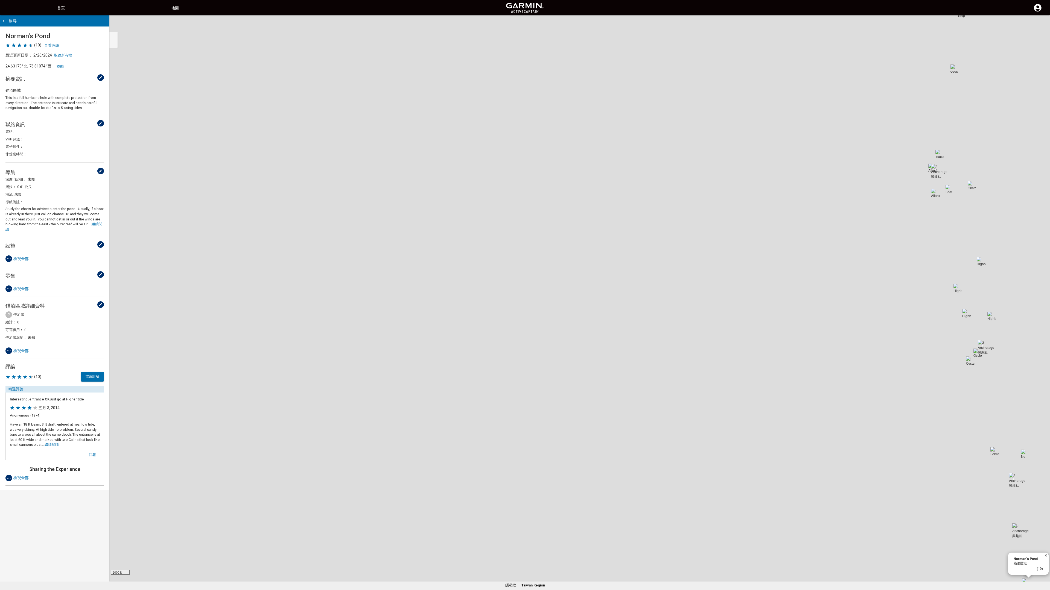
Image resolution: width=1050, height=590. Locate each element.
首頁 (61, 8)
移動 (60, 66)
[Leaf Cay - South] (950, 189)
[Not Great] (1025, 454)
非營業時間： (16, 154)
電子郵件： (14, 146)
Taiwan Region (533, 585)
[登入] (1037, 11)
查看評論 (51, 45)
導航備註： (14, 202)
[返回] (4, 20)
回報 (92, 455)
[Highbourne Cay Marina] (991, 316)
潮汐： (10, 187)
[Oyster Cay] (970, 360)
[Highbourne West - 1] (957, 288)
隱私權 (510, 585)
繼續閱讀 (52, 444)
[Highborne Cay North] (981, 261)
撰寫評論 (92, 376)
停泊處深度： (16, 337)
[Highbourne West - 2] (966, 313)
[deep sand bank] (954, 68)
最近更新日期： (18, 55)
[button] (1043, 565)
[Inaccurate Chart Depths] (939, 154)
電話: (9, 131)
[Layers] (1040, 24)
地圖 (175, 8)
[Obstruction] (972, 185)
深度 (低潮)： (16, 179)
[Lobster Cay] (994, 451)
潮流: (9, 194)
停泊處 (18, 314)
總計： (10, 322)
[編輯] (100, 77)
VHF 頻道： (14, 139)
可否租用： (14, 330)
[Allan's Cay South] (935, 193)
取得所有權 (63, 55)
